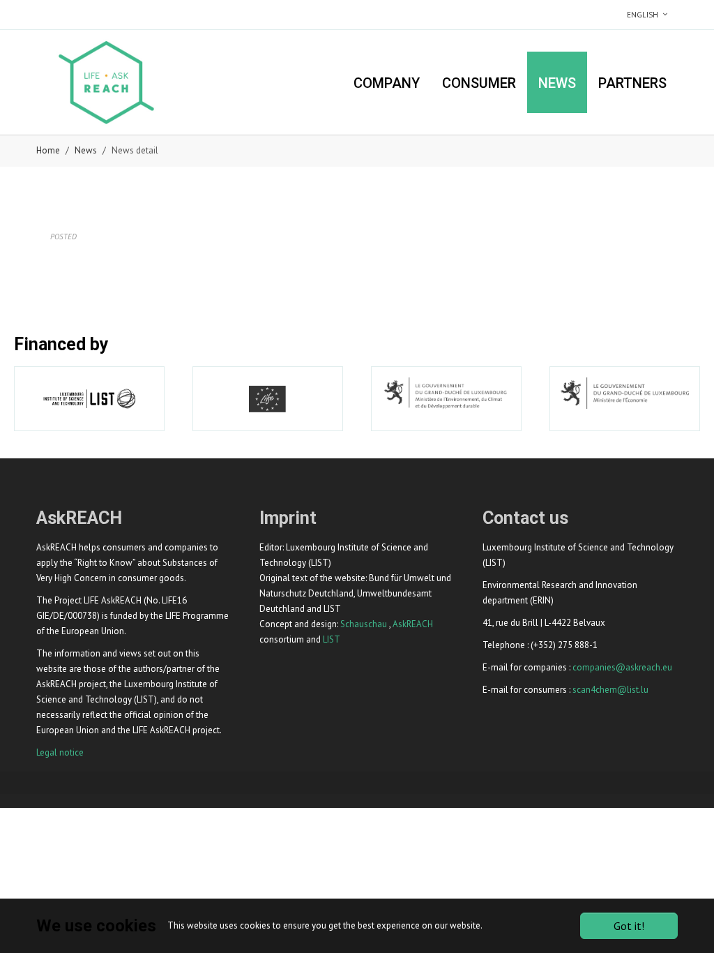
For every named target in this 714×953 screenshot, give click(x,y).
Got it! (629, 926)
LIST (331, 639)
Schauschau (363, 624)
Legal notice (60, 752)
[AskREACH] (106, 82)
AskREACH (413, 624)
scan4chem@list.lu (610, 690)
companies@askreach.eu (622, 667)
